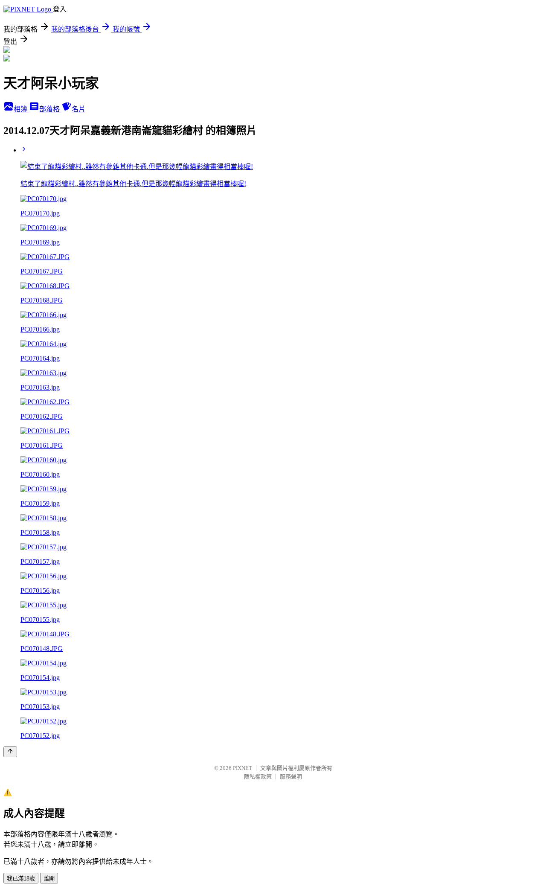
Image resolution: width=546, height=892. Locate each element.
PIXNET (242, 768)
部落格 (50, 109)
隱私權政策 (258, 776)
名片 (78, 109)
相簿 (21, 109)
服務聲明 (291, 776)
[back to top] (10, 751)
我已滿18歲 (21, 878)
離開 (49, 878)
